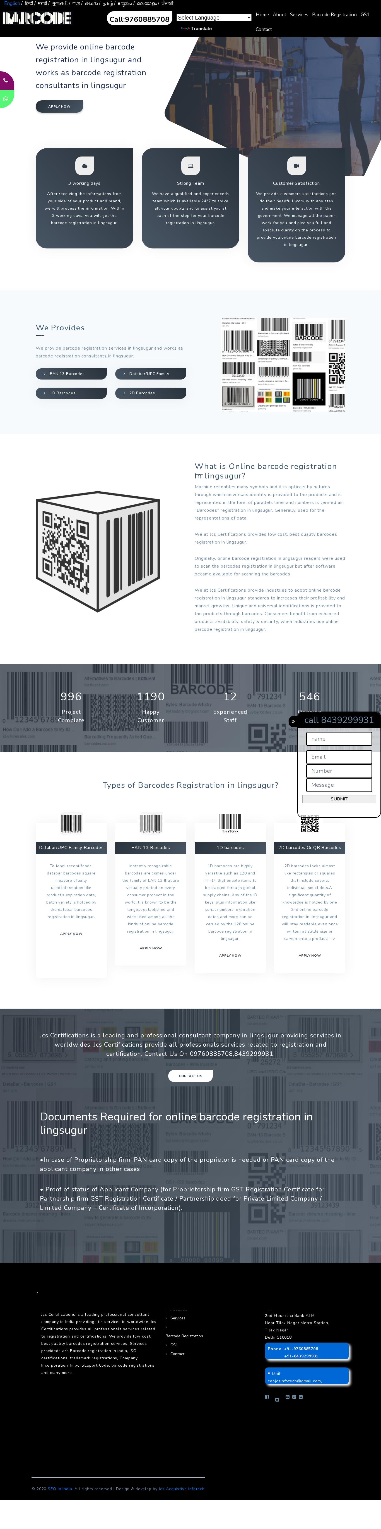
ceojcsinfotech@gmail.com (294, 1381)
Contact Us (190, 1076)
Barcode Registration (334, 14)
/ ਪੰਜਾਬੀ (165, 3)
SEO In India (60, 1489)
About (279, 14)
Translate (201, 28)
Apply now (59, 106)
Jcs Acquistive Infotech (181, 1489)
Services (299, 14)
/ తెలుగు (89, 3)
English (12, 3)
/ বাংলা (74, 3)
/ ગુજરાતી (58, 3)
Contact (264, 29)
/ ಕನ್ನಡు (123, 3)
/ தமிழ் (106, 3)
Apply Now (310, 955)
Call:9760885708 (140, 19)
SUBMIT (339, 799)
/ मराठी (40, 3)
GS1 (365, 14)
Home (262, 14)
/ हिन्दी (27, 3)
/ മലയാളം (145, 3)
